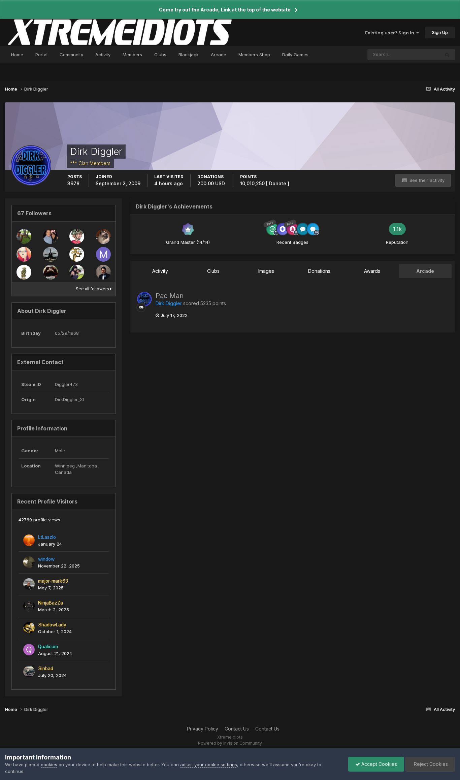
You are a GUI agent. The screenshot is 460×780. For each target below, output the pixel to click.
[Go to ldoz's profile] (50, 254)
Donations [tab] (319, 271)
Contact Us (237, 729)
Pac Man (170, 296)
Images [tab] (266, 271)
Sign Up (440, 32)
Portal (41, 54)
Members (132, 54)
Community (71, 54)
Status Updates (415, 54)
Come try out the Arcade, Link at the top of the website (225, 9)
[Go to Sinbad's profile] (29, 671)
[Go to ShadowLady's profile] (29, 627)
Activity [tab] (160, 271)
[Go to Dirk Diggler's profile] (144, 299)
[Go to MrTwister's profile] (50, 236)
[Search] (447, 55)
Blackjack (188, 54)
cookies (49, 764)
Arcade (218, 54)
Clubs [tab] (213, 271)
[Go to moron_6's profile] (103, 254)
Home (17, 54)
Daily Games (295, 54)
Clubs (160, 54)
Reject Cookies (430, 764)
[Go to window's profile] (29, 562)
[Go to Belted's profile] (76, 254)
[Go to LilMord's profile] (76, 272)
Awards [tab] (372, 271)
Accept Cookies (378, 764)
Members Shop (254, 54)
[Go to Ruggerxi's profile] (103, 236)
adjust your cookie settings (208, 764)
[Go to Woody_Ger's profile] (24, 272)
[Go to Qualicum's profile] (29, 649)
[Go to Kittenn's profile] (24, 254)
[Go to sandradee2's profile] (76, 236)
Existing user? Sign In (390, 32)
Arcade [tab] (425, 271)
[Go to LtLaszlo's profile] (29, 540)
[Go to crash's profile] (50, 272)
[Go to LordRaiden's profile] (24, 236)
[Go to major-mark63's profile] (29, 584)
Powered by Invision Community (230, 743)
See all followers (93, 288)
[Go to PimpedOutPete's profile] (103, 272)
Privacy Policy (202, 729)
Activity (102, 54)
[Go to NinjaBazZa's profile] (29, 606)
